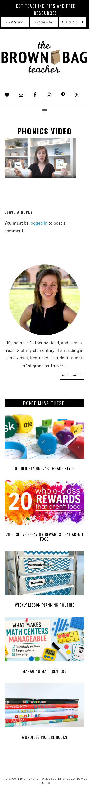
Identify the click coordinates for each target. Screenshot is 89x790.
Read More (72, 375)
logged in (38, 223)
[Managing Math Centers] (45, 640)
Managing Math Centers (44, 671)
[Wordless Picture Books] (45, 706)
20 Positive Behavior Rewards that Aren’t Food (45, 537)
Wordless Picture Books (44, 737)
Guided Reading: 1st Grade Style (44, 468)
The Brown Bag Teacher (44, 60)
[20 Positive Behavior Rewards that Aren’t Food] (45, 503)
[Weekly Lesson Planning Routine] (45, 574)
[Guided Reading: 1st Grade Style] (45, 437)
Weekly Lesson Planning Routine (44, 605)
